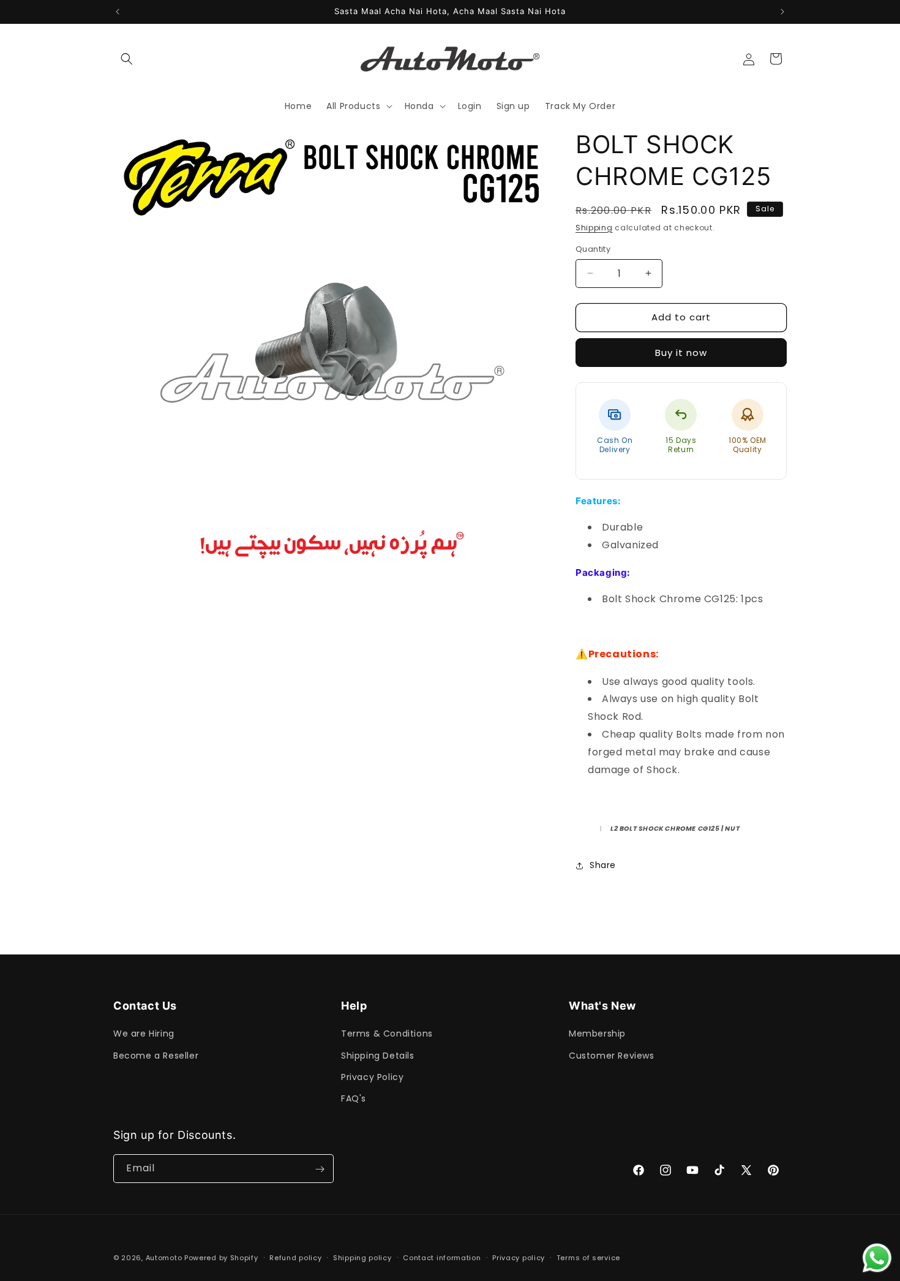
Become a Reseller (155, 1055)
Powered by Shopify (221, 1258)
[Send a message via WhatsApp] (877, 1258)
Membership (597, 1033)
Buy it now (681, 352)
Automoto (164, 1258)
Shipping (594, 227)
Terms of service (588, 1257)
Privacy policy (518, 1257)
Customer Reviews (611, 1055)
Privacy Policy (372, 1077)
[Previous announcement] (117, 11)
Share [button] (603, 865)
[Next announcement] (782, 11)
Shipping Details (377, 1055)
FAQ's (353, 1098)
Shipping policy (362, 1257)
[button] (126, 58)
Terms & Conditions (387, 1033)
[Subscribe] (319, 1169)
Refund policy (295, 1257)
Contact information (442, 1257)
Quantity (593, 249)
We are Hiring (143, 1033)
